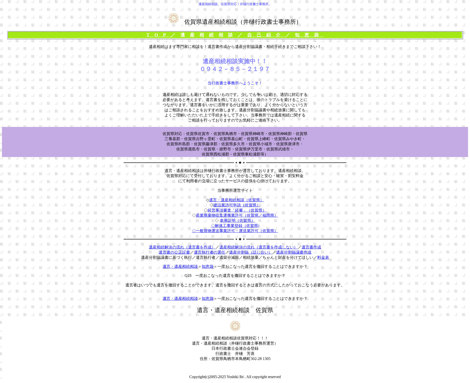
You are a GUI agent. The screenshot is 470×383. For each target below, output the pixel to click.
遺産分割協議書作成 (293, 252)
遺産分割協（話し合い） (250, 252)
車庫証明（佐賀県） (237, 220)
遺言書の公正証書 (174, 252)
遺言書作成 (311, 247)
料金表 (323, 257)
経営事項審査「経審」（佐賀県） (237, 210)
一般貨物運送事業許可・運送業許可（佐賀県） (237, 231)
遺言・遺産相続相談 (180, 266)
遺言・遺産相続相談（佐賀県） (236, 200)
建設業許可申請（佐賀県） (236, 205)
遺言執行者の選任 (209, 252)
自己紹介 (266, 34)
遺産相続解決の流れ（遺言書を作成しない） (258, 247)
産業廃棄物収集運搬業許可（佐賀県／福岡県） (237, 215)
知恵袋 (309, 34)
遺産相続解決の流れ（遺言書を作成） (182, 247)
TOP (158, 34)
